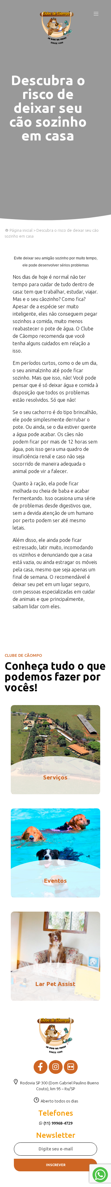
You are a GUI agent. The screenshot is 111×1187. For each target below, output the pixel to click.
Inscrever (55, 1165)
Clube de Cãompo (56, 27)
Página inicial (20, 230)
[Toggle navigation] (96, 15)
